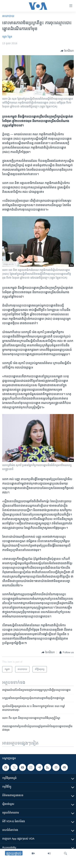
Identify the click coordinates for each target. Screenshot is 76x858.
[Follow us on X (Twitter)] (14, 767)
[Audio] (49, 853)
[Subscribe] (64, 767)
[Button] (67, 51)
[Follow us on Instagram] (30, 767)
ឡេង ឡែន (7, 36)
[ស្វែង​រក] (65, 853)
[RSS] (47, 767)
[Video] (33, 853)
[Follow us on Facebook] (5, 767)
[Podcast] (55, 767)
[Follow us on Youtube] (22, 767)
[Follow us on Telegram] (39, 767)
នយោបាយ (8, 16)
